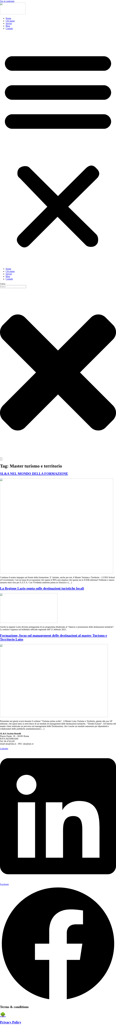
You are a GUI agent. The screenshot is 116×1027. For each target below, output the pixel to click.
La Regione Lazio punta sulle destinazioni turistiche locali (42, 588)
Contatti (9, 28)
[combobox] (13, 286)
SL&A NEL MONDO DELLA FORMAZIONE (34, 473)
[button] (58, 148)
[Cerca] (1, 458)
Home (8, 18)
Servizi (9, 23)
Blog (8, 26)
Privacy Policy (10, 1022)
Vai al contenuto (7, 1)
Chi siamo (10, 21)
